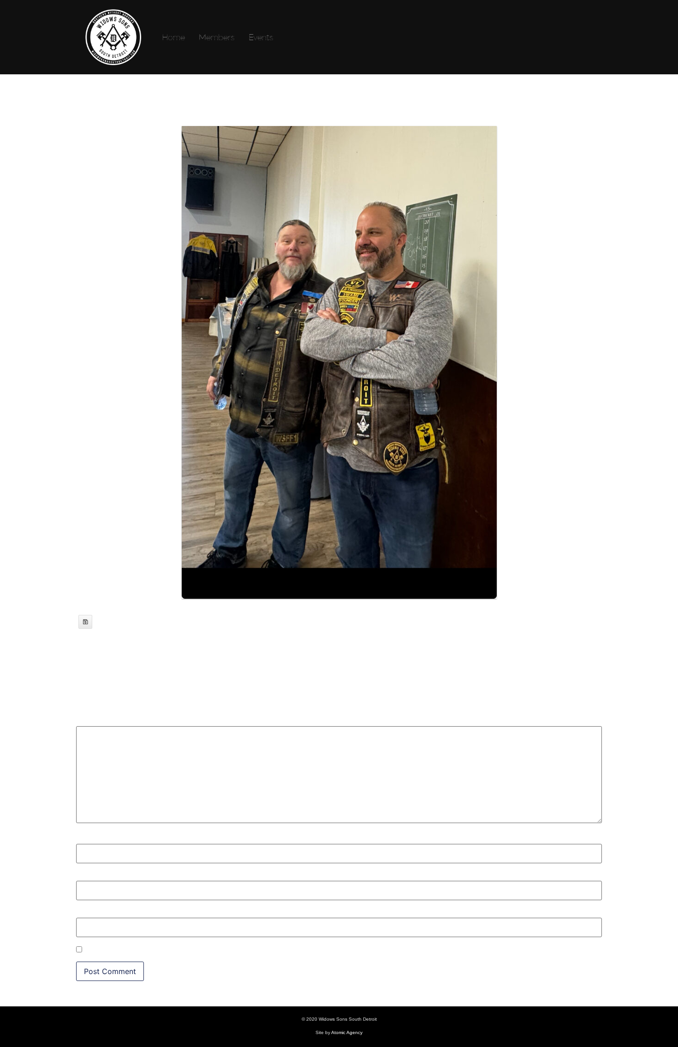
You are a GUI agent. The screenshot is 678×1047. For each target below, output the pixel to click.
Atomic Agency (347, 1032)
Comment (96, 721)
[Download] (85, 622)
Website (90, 913)
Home (173, 37)
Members (217, 37)
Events (261, 37)
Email (88, 876)
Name (89, 838)
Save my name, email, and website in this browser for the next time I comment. (222, 950)
